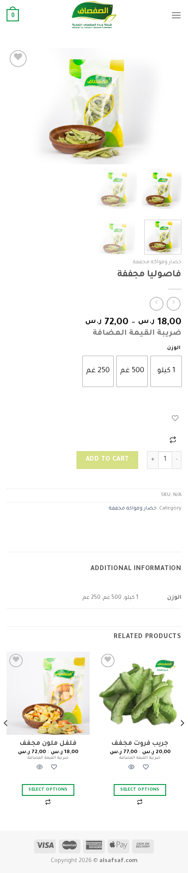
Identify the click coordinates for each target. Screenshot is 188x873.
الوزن (174, 348)
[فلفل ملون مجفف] (48, 693)
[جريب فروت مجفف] (139, 693)
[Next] (15, 106)
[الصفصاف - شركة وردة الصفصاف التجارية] (94, 15)
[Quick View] (132, 768)
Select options (140, 790)
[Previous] (167, 106)
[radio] (166, 371)
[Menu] (176, 15)
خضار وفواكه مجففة (157, 262)
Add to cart (107, 459)
